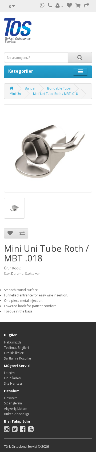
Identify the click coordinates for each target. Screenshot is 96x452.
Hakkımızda (13, 342)
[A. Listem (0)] (69, 6)
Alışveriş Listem (15, 408)
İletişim (9, 372)
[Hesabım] (59, 6)
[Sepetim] (78, 6)
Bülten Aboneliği (16, 414)
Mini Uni (16, 93)
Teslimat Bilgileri (16, 347)
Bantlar (30, 88)
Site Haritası (13, 383)
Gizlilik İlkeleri (14, 353)
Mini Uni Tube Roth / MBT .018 (55, 93)
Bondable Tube (59, 88)
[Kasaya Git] (86, 6)
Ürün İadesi (12, 378)
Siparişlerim (13, 403)
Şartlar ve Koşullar (17, 358)
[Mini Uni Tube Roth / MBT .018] (48, 148)
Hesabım (11, 398)
